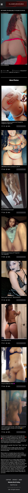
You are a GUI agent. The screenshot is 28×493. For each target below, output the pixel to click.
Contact (15, 479)
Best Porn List (13, 485)
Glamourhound (16, 4)
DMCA (20, 479)
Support (8, 479)
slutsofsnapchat (5, 65)
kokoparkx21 (23, 70)
